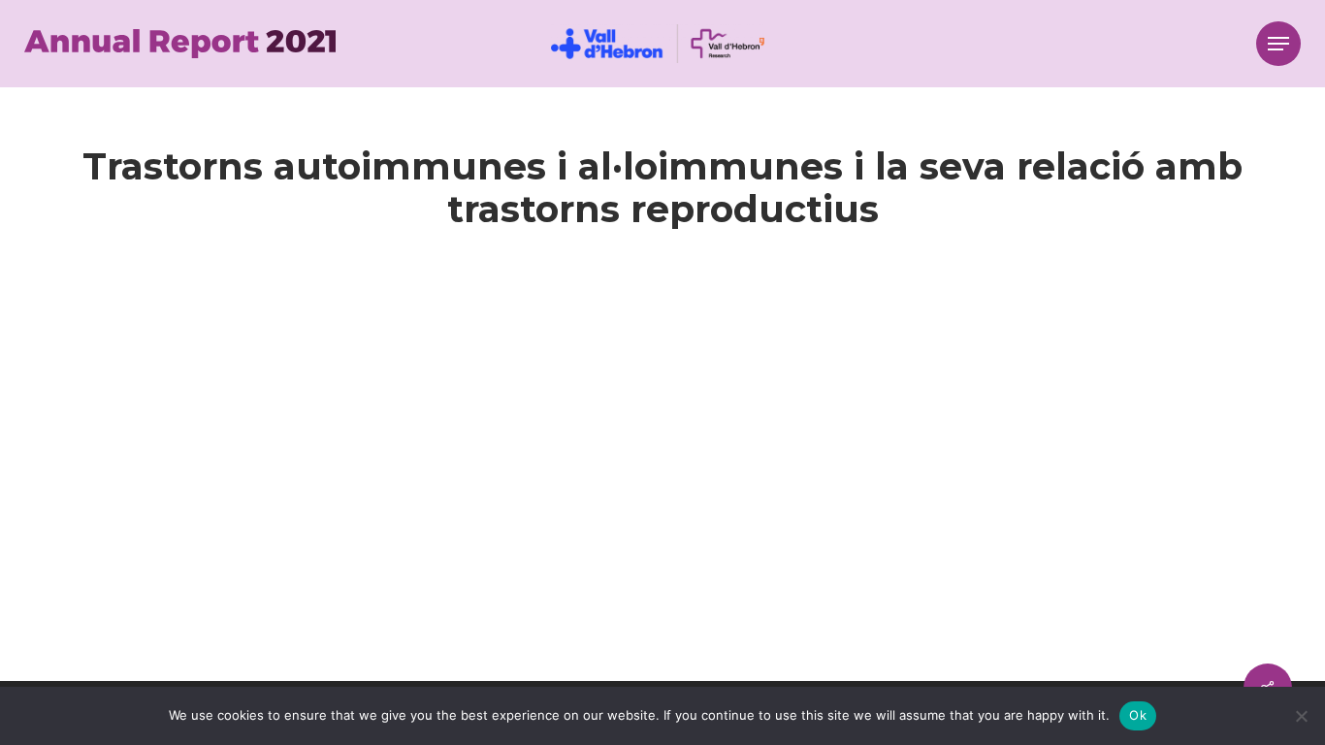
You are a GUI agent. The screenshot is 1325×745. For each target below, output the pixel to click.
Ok (1138, 715)
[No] (1300, 716)
